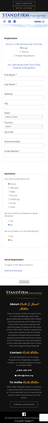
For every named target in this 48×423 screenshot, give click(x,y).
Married (24, 52)
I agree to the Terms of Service (19, 265)
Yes (11, 221)
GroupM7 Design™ (24, 421)
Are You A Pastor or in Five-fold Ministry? (21, 231)
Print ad (13, 195)
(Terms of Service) (13, 271)
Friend (13, 184)
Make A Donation (24, 3)
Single (25, 48)
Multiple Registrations (24, 56)
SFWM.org (14, 199)
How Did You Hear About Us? (17, 179)
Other (12, 207)
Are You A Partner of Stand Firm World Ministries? (21, 214)
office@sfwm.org (24, 376)
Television (14, 188)
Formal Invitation (24, 404)
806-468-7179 (25, 370)
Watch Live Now (24, 8)
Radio (12, 192)
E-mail (13, 203)
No (11, 225)
